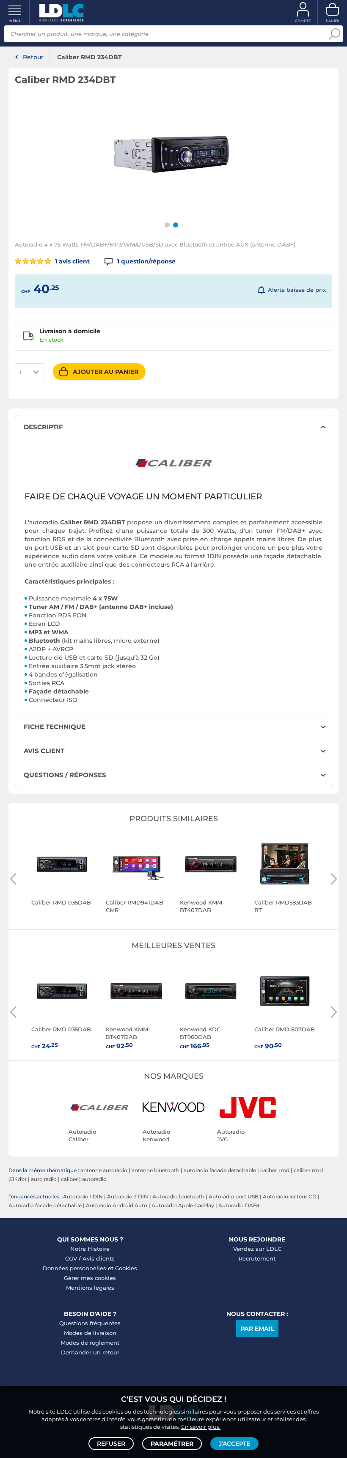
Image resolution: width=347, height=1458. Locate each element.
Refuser (111, 1443)
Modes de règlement (90, 1342)
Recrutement (257, 1258)
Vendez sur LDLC (257, 1248)
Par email (257, 1328)
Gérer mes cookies (90, 1277)
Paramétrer (172, 1443)
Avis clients (99, 1258)
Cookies (126, 1268)
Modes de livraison (90, 1332)
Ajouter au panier (105, 371)
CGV (71, 1258)
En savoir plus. (200, 1426)
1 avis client (71, 261)
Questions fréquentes (90, 1323)
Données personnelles (74, 1268)
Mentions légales (90, 1287)
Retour (33, 57)
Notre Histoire (90, 1248)
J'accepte (234, 1443)
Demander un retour (90, 1352)
